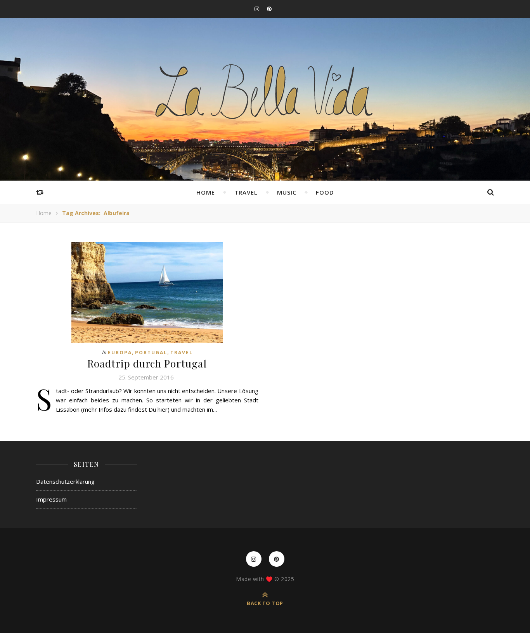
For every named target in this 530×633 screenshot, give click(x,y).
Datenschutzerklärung (65, 481)
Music (286, 192)
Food (325, 192)
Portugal (151, 352)
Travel (246, 192)
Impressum (51, 499)
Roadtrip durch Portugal (147, 363)
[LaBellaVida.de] (265, 91)
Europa (120, 352)
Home (205, 192)
